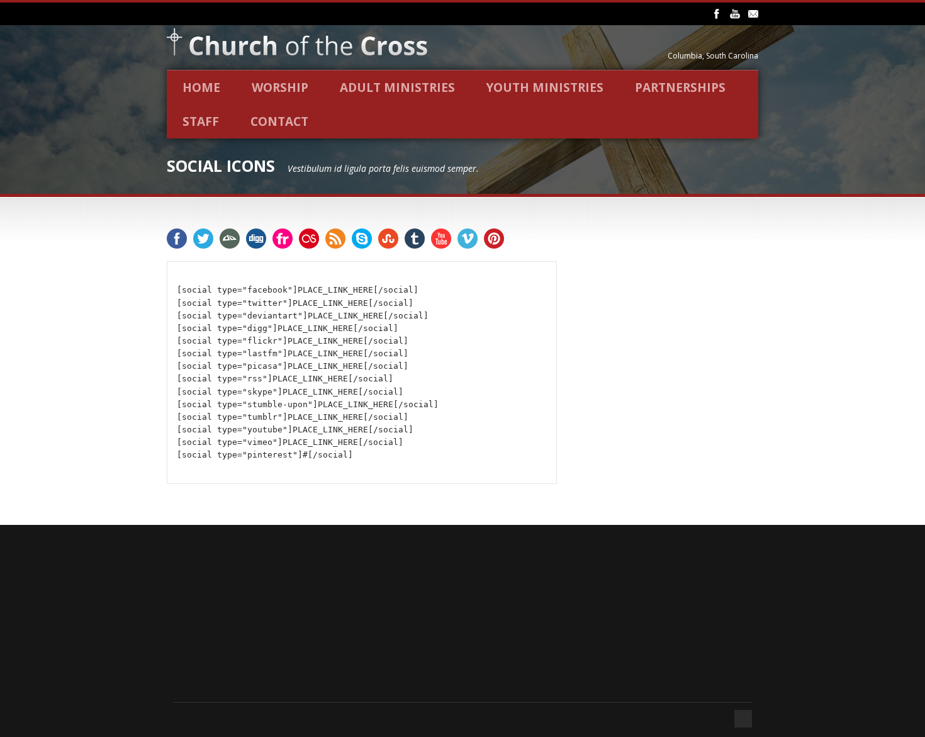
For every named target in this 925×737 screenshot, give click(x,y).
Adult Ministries (397, 87)
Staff (200, 121)
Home (201, 87)
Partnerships (680, 87)
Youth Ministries (544, 87)
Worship (280, 87)
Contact (279, 121)
